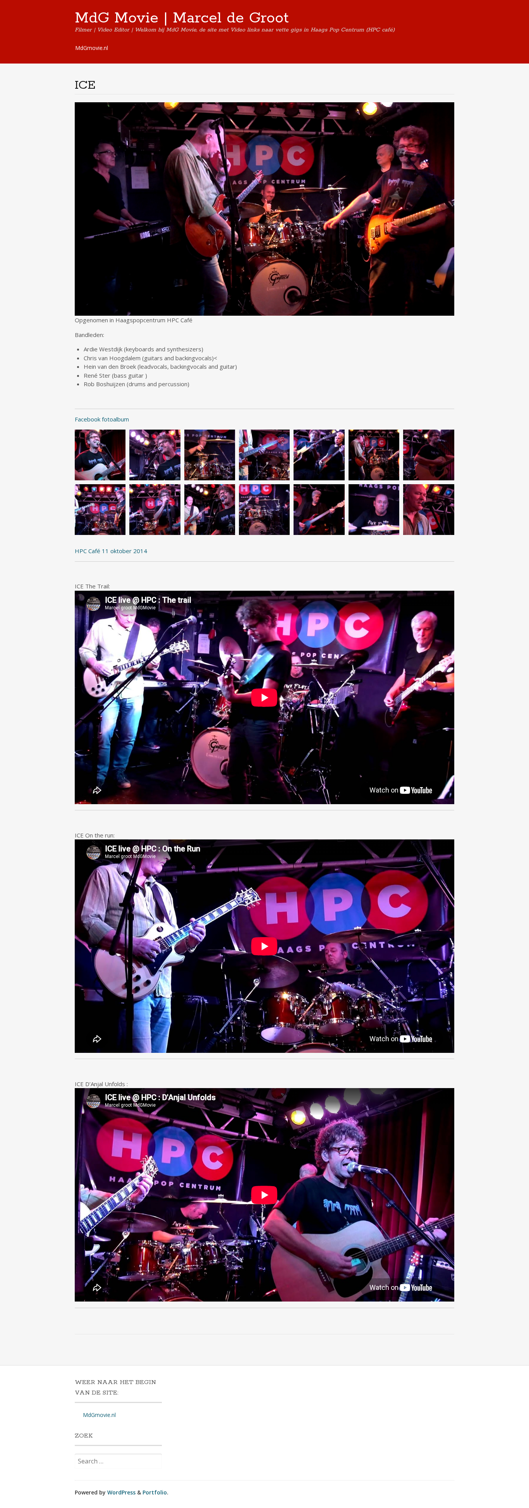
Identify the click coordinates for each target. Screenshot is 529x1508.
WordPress (121, 1492)
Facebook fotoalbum (102, 419)
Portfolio (155, 1492)
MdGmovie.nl (91, 48)
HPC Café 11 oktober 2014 (111, 551)
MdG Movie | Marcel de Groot (182, 18)
